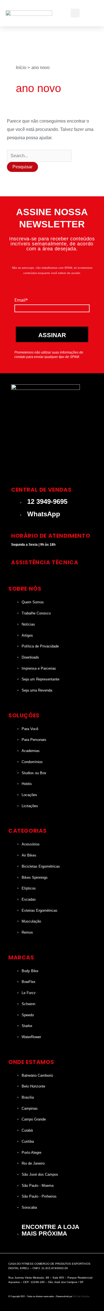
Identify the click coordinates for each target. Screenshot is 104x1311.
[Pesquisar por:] (39, 155)
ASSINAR (52, 335)
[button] (89, 13)
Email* (21, 300)
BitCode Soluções (81, 1296)
